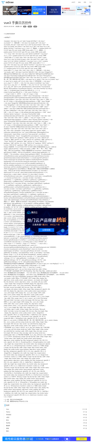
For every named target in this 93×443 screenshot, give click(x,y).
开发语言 (8, 414)
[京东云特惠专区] (68, 10)
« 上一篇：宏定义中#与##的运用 (13, 399)
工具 (90, 2)
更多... (8, 431)
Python (8, 412)
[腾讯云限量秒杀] (24, 10)
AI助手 (73, 2)
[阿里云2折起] (39, 10)
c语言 (7, 417)
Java (7, 409)
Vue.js (29, 26)
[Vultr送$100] (53, 10)
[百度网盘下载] (10, 10)
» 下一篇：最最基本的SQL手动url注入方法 (16, 401)
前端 (7, 428)
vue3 (35, 26)
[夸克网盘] (83, 10)
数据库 (8, 425)
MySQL (8, 423)
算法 (7, 420)
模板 (79, 2)
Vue (25, 26)
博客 (85, 2)
